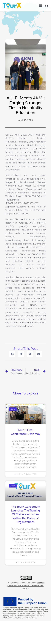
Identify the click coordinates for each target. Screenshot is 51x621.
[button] (40, 5)
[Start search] (46, 6)
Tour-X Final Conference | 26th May (25, 432)
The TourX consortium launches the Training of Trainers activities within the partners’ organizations (25, 514)
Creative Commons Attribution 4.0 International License (25, 586)
